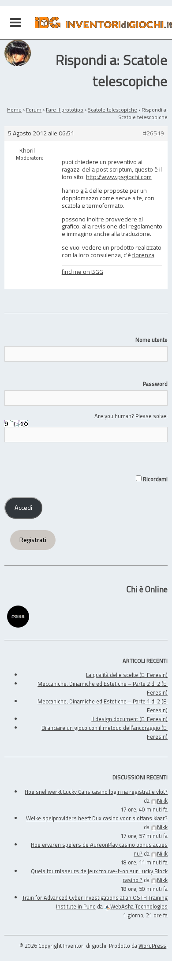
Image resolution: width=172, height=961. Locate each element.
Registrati (32, 540)
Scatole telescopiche (112, 109)
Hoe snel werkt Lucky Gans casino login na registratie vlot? (96, 791)
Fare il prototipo (64, 109)
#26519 (153, 133)
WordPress (152, 945)
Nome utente (151, 339)
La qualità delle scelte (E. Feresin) (127, 674)
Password (155, 383)
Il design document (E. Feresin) (129, 718)
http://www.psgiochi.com (119, 176)
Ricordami (155, 479)
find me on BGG (82, 271)
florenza (143, 254)
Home (14, 109)
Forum (33, 109)
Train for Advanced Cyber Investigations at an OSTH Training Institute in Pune (95, 902)
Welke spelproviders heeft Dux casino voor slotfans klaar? (97, 818)
